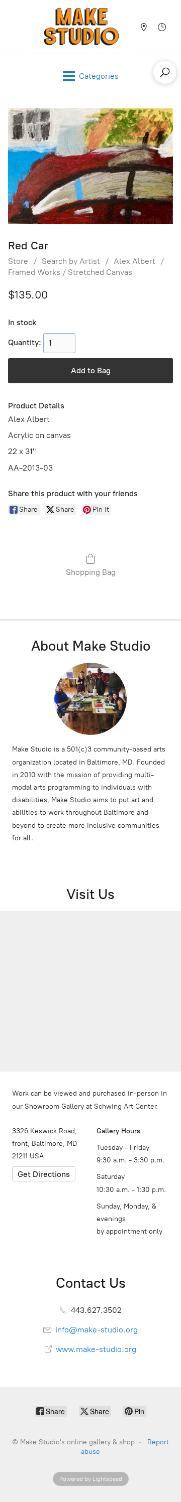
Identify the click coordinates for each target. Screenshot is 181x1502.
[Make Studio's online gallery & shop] (81, 27)
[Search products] (165, 72)
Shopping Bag (91, 572)
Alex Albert (134, 261)
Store (18, 261)
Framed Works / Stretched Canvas (70, 272)
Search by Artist (71, 261)
